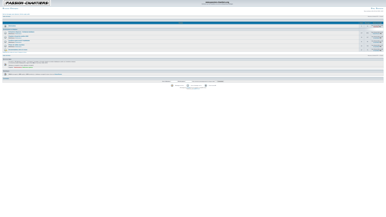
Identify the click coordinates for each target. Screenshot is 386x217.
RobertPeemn (376, 33)
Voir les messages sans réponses (11, 14)
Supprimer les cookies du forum (10, 52)
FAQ (373, 8)
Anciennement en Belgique (10, 29)
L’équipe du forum (22, 52)
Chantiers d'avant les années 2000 (18, 36)
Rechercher (380, 8)
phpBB (188, 87)
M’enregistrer (15, 8)
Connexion (6, 8)
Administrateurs (18, 67)
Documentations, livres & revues (18, 49)
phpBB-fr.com (196, 88)
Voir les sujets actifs (25, 14)
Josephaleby (376, 38)
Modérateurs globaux (28, 67)
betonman (376, 26)
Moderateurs (18, 33)
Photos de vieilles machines (17, 45)
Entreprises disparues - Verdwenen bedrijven (21, 32)
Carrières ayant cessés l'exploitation (19, 40)
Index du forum (6, 16)
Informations (12, 26)
